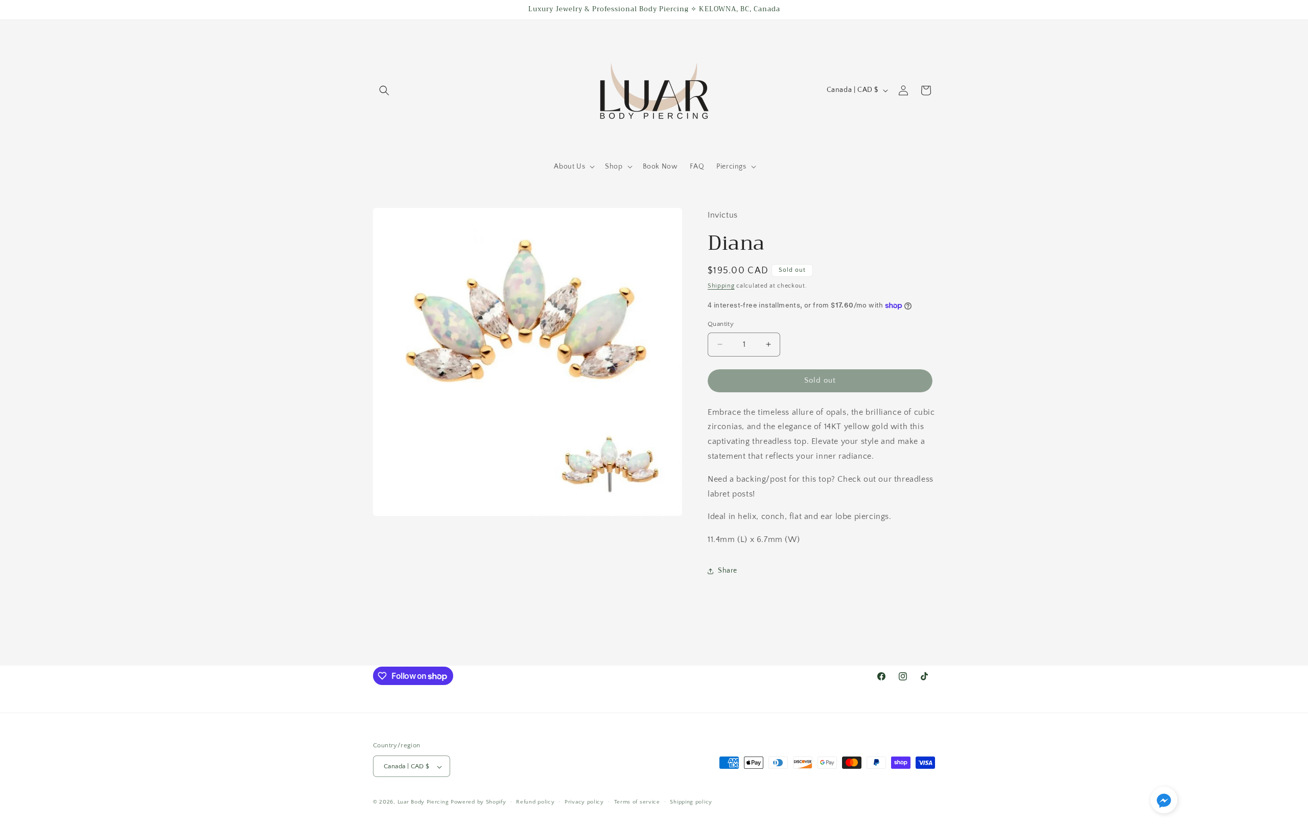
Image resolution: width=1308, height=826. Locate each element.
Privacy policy (584, 802)
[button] (384, 90)
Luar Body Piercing (423, 802)
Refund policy (535, 802)
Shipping (721, 285)
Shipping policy (691, 802)
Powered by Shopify (478, 802)
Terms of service (637, 802)
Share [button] (727, 571)
